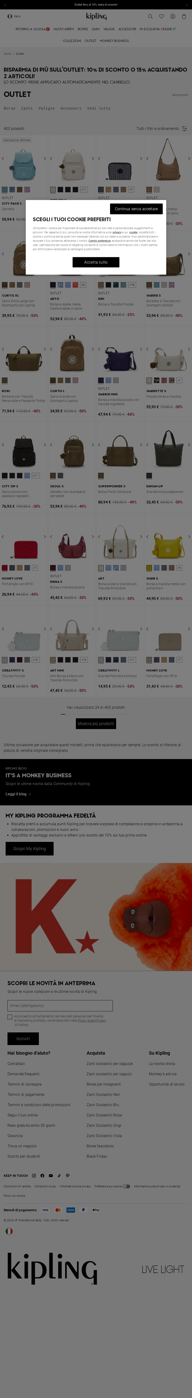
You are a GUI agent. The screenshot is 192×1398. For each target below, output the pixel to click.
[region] (96, 237)
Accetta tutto (96, 262)
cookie (133, 232)
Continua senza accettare (136, 208)
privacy (117, 232)
